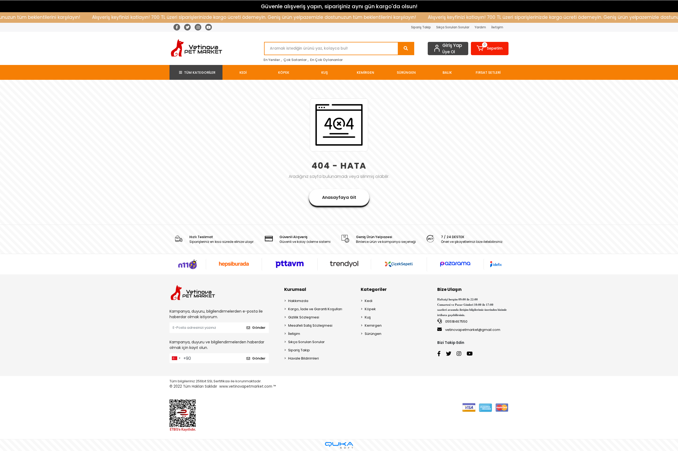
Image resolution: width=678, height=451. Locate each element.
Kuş (368, 317)
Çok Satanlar (295, 59)
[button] (490, 48)
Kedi (368, 300)
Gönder (258, 327)
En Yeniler (272, 59)
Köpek (370, 309)
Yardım (480, 27)
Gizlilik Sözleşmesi (303, 317)
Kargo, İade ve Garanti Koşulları (315, 309)
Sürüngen (373, 333)
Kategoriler (374, 289)
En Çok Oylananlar (326, 59)
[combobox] (176, 358)
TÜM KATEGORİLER (199, 72)
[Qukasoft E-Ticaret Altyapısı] (339, 445)
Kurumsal (295, 289)
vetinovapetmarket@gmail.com (472, 329)
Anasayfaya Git (339, 197)
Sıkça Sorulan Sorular (452, 27)
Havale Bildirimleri (303, 358)
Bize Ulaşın (449, 289)
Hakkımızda (298, 300)
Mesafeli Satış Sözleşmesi (310, 325)
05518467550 (455, 321)
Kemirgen (373, 325)
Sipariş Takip (421, 27)
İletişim (497, 27)
